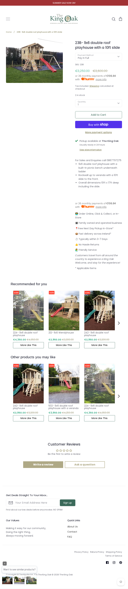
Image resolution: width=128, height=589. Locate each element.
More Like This (28, 345)
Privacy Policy (81, 552)
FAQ (69, 536)
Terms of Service (113, 555)
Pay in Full (83, 58)
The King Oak (66, 574)
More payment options (98, 132)
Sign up (67, 502)
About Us (72, 526)
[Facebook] (107, 562)
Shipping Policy (114, 552)
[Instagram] (114, 562)
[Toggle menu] (8, 18)
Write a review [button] (43, 464)
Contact (72, 531)
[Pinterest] (120, 562)
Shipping (94, 86)
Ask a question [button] (84, 464)
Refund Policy (97, 552)
